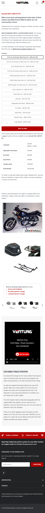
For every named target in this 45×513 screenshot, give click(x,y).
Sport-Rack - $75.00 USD (22, 112)
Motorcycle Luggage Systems (22, 49)
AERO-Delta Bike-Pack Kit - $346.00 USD (22, 75)
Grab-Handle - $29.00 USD (22, 122)
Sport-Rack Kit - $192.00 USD (22, 94)
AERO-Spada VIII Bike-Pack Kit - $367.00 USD (22, 85)
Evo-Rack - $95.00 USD (22, 108)
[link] (4, 473)
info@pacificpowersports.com (26, 444)
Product (5, 53)
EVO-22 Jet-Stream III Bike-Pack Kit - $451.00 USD (22, 62)
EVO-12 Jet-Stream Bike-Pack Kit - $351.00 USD (22, 57)
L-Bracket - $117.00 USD (22, 99)
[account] (37, 2)
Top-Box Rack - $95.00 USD (22, 117)
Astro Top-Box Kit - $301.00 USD (22, 89)
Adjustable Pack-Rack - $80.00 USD (23, 103)
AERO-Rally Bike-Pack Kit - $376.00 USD (22, 80)
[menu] (3, 2)
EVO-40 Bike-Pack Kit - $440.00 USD (22, 66)
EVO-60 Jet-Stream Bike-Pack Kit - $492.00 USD (23, 71)
